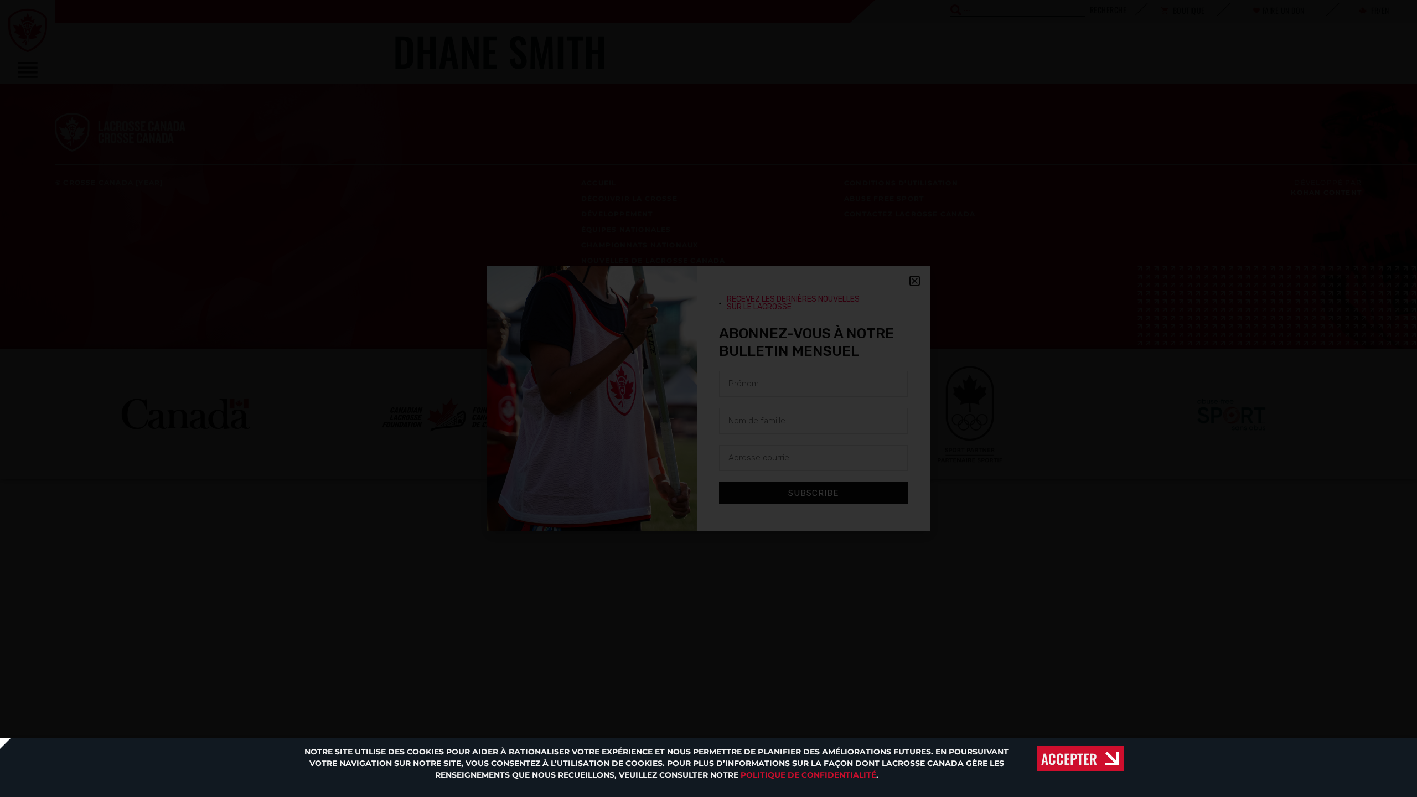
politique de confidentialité (808, 775)
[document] (708, 398)
